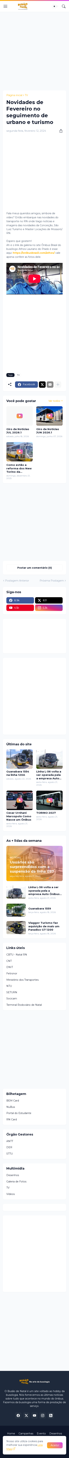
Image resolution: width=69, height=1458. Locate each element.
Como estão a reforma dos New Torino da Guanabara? (19, 468)
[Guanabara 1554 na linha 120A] (19, 759)
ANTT (9, 1141)
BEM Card (12, 1100)
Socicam (11, 998)
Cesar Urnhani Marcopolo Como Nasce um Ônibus (18, 816)
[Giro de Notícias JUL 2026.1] (19, 416)
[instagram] (42, 1415)
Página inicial (14, 95)
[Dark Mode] (55, 6)
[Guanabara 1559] (16, 910)
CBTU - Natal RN (16, 954)
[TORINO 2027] (49, 800)
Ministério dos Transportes (22, 979)
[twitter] (26, 1415)
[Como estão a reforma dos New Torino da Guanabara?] (19, 451)
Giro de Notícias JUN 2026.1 (47, 430)
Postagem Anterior (17, 580)
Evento (41, 1433)
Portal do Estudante (18, 1113)
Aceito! (55, 1445)
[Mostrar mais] (57, 384)
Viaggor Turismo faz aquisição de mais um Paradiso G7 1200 (43, 926)
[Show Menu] (5, 6)
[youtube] (34, 1415)
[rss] (51, 1415)
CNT (9, 961)
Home (11, 1433)
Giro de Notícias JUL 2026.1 (17, 430)
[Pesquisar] (63, 6)
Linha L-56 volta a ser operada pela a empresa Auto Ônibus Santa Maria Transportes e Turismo (48, 775)
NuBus (10, 1107)
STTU (9, 1153)
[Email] (50, 384)
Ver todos (54, 400)
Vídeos (10, 1194)
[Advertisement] (34, 50)
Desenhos (12, 1175)
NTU (9, 986)
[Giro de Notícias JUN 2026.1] (49, 416)
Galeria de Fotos (16, 1181)
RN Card (11, 1119)
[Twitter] (42, 384)
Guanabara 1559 (39, 908)
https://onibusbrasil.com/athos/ (34, 252)
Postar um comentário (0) (34, 567)
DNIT (9, 967)
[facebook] (18, 1415)
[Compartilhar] (60, 131)
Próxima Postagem (52, 580)
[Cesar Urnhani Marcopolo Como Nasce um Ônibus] (19, 800)
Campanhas (26, 1433)
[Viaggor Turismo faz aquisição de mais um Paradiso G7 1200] (16, 927)
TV (26, 95)
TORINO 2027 (46, 812)
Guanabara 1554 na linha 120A (17, 773)
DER (9, 1147)
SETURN (11, 992)
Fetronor (11, 973)
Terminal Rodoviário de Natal (24, 1004)
